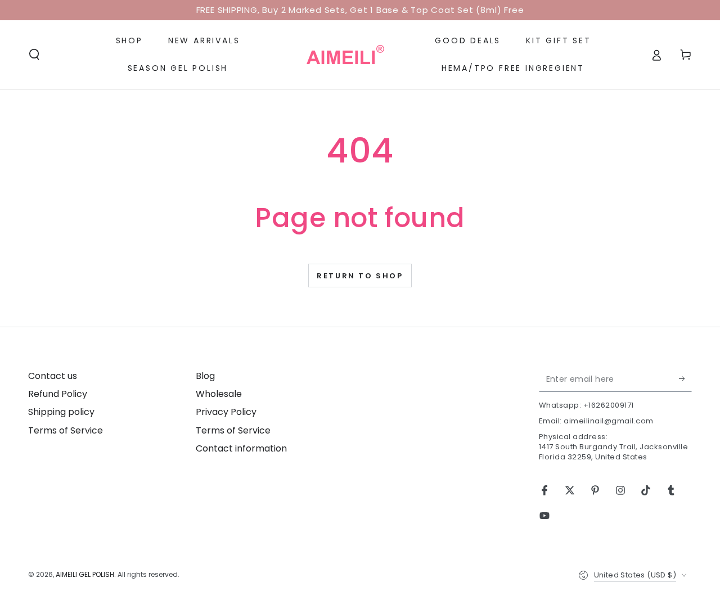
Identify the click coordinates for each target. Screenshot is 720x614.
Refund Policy (57, 393)
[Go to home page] (345, 54)
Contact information (241, 448)
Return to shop (360, 275)
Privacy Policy (226, 411)
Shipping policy (61, 411)
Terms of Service (65, 430)
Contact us (52, 375)
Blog (205, 375)
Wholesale (219, 393)
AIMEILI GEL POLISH (85, 574)
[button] (34, 54)
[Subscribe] (685, 379)
